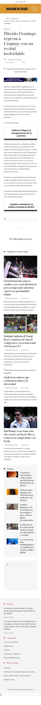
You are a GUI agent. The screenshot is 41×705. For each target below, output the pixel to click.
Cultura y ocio (8, 646)
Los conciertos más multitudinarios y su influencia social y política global (27, 546)
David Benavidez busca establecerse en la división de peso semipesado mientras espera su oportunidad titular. (20, 287)
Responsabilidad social (12, 658)
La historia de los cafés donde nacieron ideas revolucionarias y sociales (27, 530)
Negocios (7, 29)
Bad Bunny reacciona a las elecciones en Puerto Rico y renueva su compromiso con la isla (20, 436)
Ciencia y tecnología (11, 642)
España (6, 650)
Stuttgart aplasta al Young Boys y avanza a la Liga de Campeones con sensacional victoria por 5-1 (20, 341)
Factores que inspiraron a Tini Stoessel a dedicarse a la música (26, 495)
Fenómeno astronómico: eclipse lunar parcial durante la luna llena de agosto (27, 479)
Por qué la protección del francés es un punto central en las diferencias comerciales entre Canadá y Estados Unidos (20, 625)
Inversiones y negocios (12, 654)
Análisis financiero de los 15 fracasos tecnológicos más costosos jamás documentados (27, 513)
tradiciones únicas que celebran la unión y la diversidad (16, 381)
